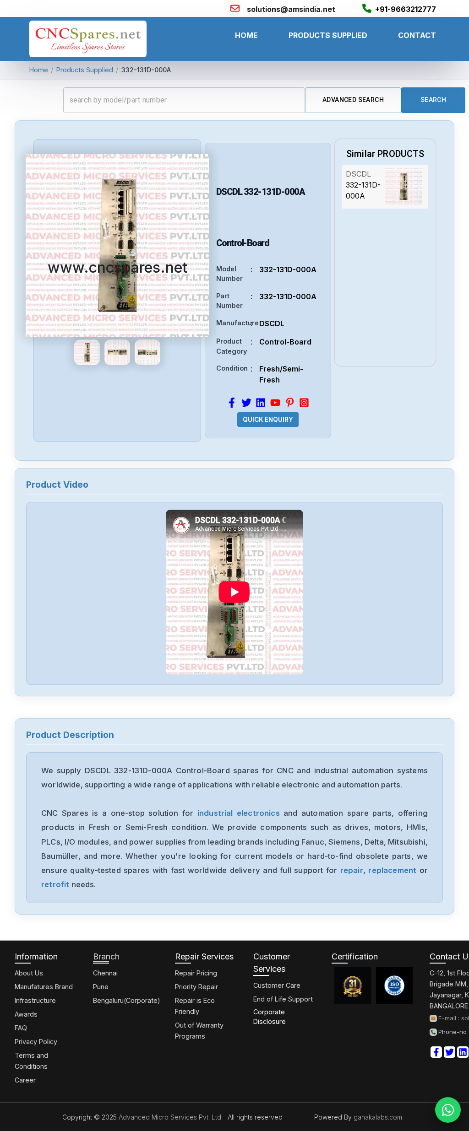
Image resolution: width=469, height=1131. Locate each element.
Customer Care (276, 985)
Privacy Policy (36, 1041)
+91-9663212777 (405, 9)
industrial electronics (238, 813)
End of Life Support (283, 999)
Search (433, 99)
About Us (29, 973)
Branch (106, 956)
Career (25, 1080)
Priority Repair (196, 987)
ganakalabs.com (377, 1117)
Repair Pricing (196, 973)
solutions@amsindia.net (291, 9)
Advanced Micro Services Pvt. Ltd (169, 1117)
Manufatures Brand (44, 987)
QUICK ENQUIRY (268, 419)
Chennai (105, 973)
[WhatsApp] (448, 1110)
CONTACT (417, 35)
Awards (26, 1014)
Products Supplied (84, 70)
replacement (392, 870)
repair (351, 870)
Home (38, 70)
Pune (101, 987)
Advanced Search (353, 99)
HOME (246, 35)
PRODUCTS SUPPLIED (328, 35)
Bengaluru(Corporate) (126, 1000)
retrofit (55, 884)
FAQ (21, 1028)
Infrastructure (35, 1000)
